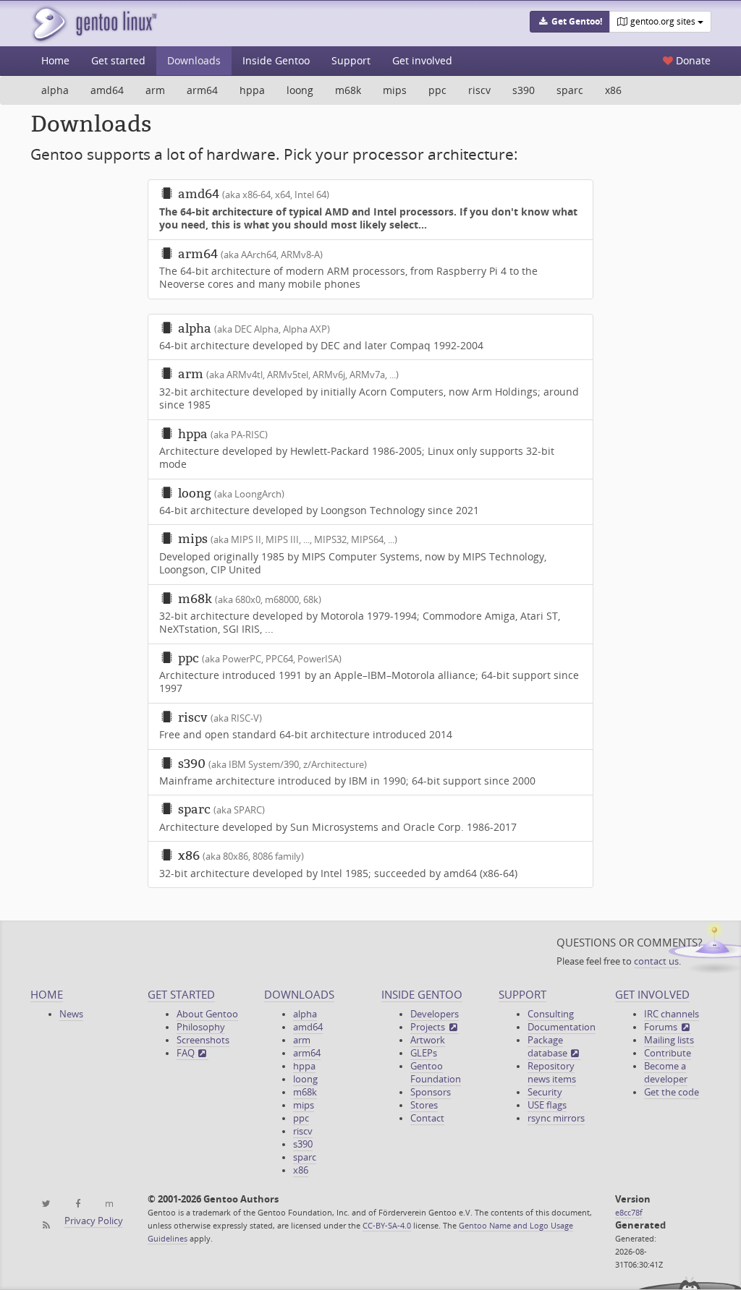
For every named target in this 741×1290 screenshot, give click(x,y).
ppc (437, 90)
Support (350, 60)
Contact (427, 1118)
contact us (656, 961)
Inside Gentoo (276, 60)
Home (55, 60)
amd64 (107, 90)
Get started (118, 60)
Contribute (667, 1053)
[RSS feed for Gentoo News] (46, 1225)
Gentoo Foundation (435, 1072)
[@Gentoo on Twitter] (46, 1204)
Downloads (194, 60)
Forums (661, 1027)
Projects (428, 1027)
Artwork (427, 1040)
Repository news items (552, 1072)
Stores (424, 1105)
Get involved (422, 60)
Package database (548, 1046)
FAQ (187, 1053)
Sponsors (430, 1092)
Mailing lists (669, 1040)
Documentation (562, 1027)
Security (545, 1092)
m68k (348, 90)
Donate (692, 60)
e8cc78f (629, 1212)
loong (300, 90)
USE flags (547, 1105)
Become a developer (665, 1072)
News (71, 1014)
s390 (523, 90)
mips (395, 90)
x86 (613, 90)
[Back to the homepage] (94, 23)
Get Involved (652, 994)
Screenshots (203, 1040)
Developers (434, 1014)
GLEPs (423, 1053)
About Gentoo (207, 1014)
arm (155, 90)
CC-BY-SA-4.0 (387, 1225)
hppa (252, 90)
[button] (569, 22)
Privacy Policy (93, 1221)
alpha (55, 90)
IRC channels (671, 1014)
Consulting (551, 1014)
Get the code (671, 1092)
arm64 (202, 90)
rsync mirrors (556, 1118)
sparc (569, 90)
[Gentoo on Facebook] (77, 1204)
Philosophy (201, 1027)
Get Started (181, 994)
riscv (479, 90)
